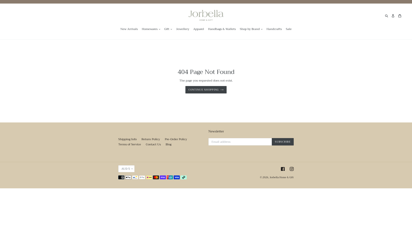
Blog (168, 144)
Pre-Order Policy (176, 139)
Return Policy (150, 139)
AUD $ (125, 168)
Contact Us (153, 144)
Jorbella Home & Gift (282, 177)
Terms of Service (129, 144)
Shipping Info (127, 139)
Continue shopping (203, 89)
